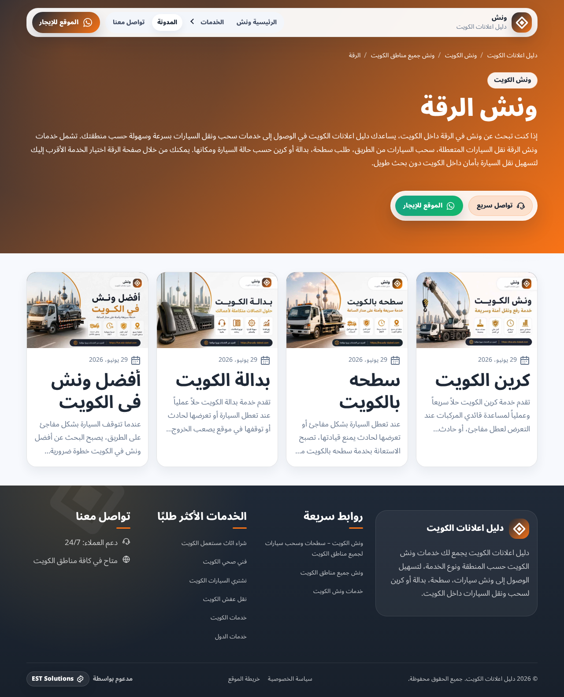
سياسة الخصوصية (290, 679)
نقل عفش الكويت (225, 599)
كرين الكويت (482, 381)
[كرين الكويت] (477, 310)
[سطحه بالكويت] (347, 310)
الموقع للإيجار (58, 22)
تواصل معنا (129, 22)
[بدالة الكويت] (217, 310)
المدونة (167, 22)
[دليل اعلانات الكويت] (519, 529)
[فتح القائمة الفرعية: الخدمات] (193, 22)
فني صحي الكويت (225, 561)
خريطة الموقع (244, 679)
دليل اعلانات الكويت (512, 55)
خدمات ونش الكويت (338, 591)
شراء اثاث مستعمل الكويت (214, 543)
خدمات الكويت (229, 617)
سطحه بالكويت (370, 392)
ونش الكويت (461, 55)
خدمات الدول (231, 636)
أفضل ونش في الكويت (96, 392)
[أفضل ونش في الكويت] (87, 310)
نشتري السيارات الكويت (218, 580)
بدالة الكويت (223, 381)
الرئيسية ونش (257, 22)
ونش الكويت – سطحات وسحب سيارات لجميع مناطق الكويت (314, 548)
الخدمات (212, 22)
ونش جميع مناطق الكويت (402, 55)
